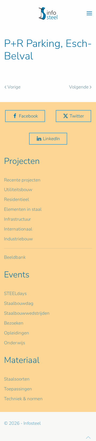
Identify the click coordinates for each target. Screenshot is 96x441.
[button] (89, 13)
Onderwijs (14, 343)
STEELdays (15, 293)
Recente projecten (22, 180)
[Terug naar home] (48, 13)
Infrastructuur (17, 219)
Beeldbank (15, 257)
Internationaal (18, 229)
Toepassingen (18, 389)
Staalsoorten (17, 379)
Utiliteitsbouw (18, 190)
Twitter (77, 116)
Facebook (28, 116)
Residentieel (16, 199)
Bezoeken (13, 323)
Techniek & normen (23, 399)
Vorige (14, 87)
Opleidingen (16, 333)
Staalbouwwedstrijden (27, 313)
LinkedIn (51, 139)
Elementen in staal (23, 209)
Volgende (79, 87)
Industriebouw (18, 239)
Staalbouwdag (18, 303)
